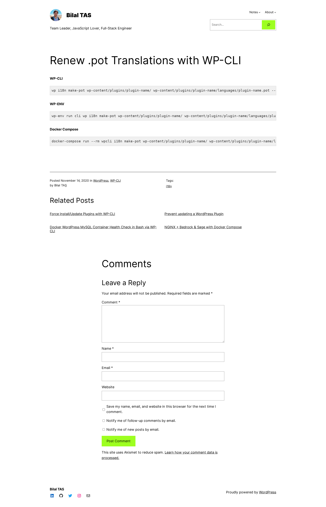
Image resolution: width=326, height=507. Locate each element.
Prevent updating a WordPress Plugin (194, 214)
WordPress (100, 180)
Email (107, 368)
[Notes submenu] (260, 12)
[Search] (268, 24)
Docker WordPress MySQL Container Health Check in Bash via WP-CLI (103, 229)
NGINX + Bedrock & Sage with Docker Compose (203, 227)
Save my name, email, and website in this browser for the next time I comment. (161, 409)
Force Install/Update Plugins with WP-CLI (82, 214)
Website (108, 387)
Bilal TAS (78, 15)
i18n (169, 186)
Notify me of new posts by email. (132, 429)
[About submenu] (275, 12)
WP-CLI (115, 180)
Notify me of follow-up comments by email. (141, 421)
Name (108, 348)
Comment (111, 302)
